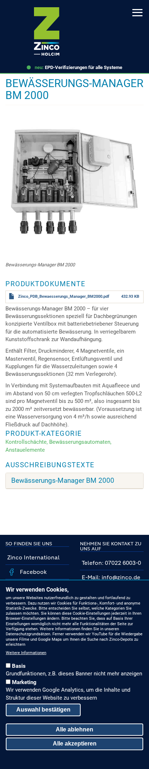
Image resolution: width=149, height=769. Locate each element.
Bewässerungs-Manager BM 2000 (62, 481)
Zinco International (33, 557)
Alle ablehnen (74, 729)
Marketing (24, 682)
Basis (19, 666)
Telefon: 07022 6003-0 (111, 562)
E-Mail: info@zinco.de (111, 577)
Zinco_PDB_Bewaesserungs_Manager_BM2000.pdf (63, 296)
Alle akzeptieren (75, 743)
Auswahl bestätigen (43, 709)
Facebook (32, 571)
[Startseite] (46, 31)
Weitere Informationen (26, 652)
